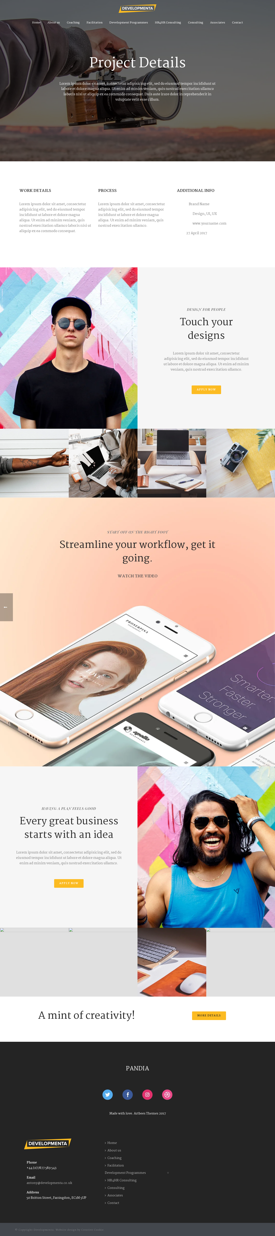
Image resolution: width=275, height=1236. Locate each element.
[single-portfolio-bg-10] (172, 962)
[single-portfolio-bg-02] (34, 463)
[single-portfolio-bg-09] (103, 962)
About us (53, 22)
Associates (217, 22)
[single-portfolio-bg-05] (240, 463)
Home (36, 22)
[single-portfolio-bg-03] (103, 463)
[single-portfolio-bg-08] (34, 962)
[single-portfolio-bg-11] (240, 962)
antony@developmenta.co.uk (49, 1183)
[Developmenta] (137, 8)
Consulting (195, 22)
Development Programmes (128, 22)
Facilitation (94, 22)
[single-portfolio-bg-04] (172, 463)
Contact (237, 22)
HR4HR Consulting (168, 22)
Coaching (73, 22)
